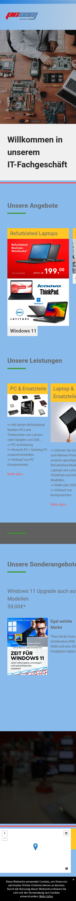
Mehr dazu (15, 474)
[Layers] (66, 833)
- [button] (4, 838)
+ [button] (4, 833)
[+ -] (35, 851)
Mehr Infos (46, 896)
